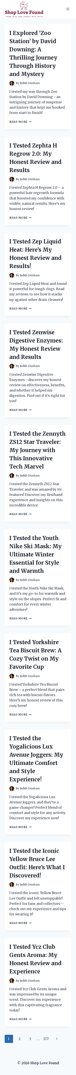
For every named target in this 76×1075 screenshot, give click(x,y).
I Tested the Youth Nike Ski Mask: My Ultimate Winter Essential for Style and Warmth (35, 554)
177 (46, 1039)
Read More (20, 121)
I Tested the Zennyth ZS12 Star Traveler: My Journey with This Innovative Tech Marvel (37, 450)
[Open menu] (67, 9)
